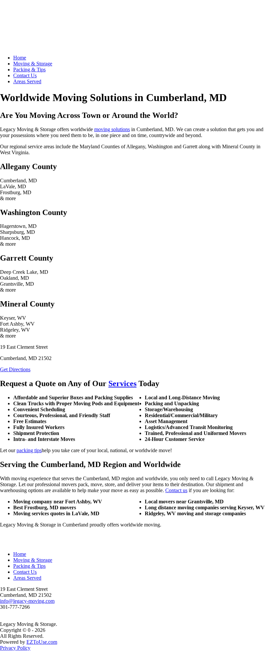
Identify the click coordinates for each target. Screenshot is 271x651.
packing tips (29, 450)
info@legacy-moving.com (27, 601)
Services (122, 383)
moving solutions (112, 129)
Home (19, 57)
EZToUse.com (41, 642)
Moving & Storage (32, 63)
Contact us (176, 490)
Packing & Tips (29, 69)
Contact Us (25, 75)
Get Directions (15, 369)
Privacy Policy (15, 648)
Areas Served (27, 81)
